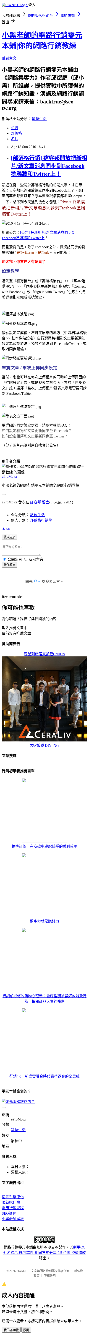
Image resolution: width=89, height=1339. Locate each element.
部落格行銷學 (41, 520)
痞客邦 (35, 502)
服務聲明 (50, 1275)
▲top (6, 528)
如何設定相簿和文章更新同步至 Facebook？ (37, 431)
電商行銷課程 (13, 1208)
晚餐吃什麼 (11, 1202)
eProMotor (9, 476)
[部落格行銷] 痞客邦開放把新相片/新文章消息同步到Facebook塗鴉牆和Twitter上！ (49, 166)
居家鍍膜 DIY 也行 (44, 745)
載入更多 (10, 537)
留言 (45, 502)
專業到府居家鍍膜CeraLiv (44, 654)
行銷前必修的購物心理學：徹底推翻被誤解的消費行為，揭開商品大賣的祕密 (44, 998)
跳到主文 (9, 58)
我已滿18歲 (11, 1330)
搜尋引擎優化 (13, 1197)
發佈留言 (10, 565)
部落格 (16, 133)
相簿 (14, 128)
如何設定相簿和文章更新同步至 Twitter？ (35, 436)
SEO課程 (9, 1213)
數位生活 (39, 119)
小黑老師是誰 (13, 1219)
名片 (14, 139)
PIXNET (21, 1271)
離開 (26, 1330)
